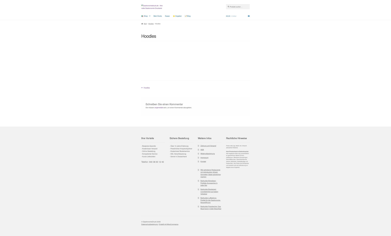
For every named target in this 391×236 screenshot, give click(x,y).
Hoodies (151, 24)
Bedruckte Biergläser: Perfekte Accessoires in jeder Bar (208, 183)
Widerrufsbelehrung (207, 153)
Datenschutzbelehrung (149, 224)
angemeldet (159, 107)
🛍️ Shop (144, 16)
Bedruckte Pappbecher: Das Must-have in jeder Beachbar (210, 207)
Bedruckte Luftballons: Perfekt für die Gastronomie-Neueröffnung (210, 200)
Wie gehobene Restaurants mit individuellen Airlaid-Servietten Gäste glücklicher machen (210, 173)
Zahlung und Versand (208, 146)
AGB (202, 149)
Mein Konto (158, 16)
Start (145, 24)
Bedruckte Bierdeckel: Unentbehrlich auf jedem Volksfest (209, 191)
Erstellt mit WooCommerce (168, 224)
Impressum (204, 157)
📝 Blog (188, 16)
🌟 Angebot (177, 16)
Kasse (167, 16)
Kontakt (203, 161)
